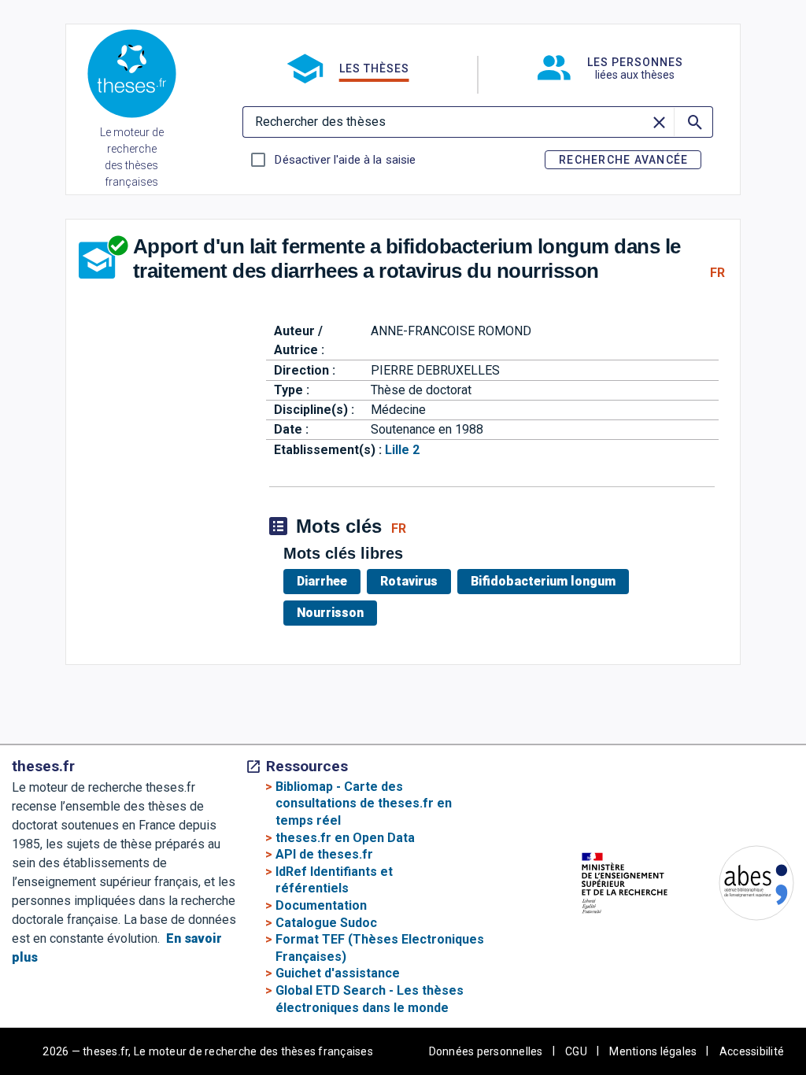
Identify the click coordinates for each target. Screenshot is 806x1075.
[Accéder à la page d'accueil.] (132, 76)
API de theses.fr (324, 854)
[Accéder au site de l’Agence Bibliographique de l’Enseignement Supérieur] (740, 885)
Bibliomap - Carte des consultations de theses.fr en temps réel (363, 803)
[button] (347, 68)
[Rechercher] (693, 122)
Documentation (321, 905)
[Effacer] (659, 122)
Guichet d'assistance (337, 973)
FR (717, 272)
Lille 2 (402, 449)
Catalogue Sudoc (326, 922)
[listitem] (325, 581)
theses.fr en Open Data (345, 837)
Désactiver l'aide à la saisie (345, 160)
